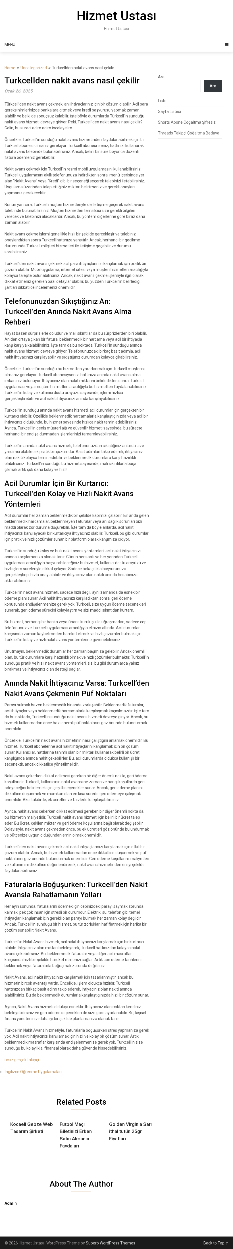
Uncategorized (33, 68)
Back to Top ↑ (215, 1243)
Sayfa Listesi (169, 111)
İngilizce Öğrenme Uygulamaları (33, 1071)
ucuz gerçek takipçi (22, 1060)
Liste (162, 100)
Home (10, 68)
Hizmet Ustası (116, 16)
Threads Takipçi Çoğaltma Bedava (188, 133)
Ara (161, 77)
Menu (10, 44)
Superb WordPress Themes (110, 1243)
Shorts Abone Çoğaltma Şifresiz (187, 122)
